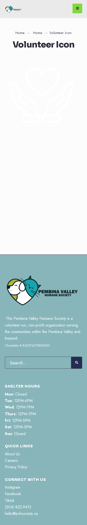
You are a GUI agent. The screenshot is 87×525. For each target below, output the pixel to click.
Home (20, 32)
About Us (12, 454)
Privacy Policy (16, 467)
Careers (11, 460)
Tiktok (9, 500)
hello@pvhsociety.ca (21, 513)
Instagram (12, 487)
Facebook (13, 494)
